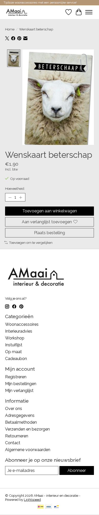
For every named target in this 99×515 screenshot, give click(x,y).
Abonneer (77, 470)
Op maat (13, 351)
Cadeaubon (16, 358)
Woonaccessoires (22, 324)
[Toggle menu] (89, 12)
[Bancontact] (56, 507)
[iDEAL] (40, 507)
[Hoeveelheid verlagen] (10, 197)
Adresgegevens (20, 415)
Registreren (15, 376)
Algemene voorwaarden (27, 449)
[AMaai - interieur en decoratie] (16, 12)
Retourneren (16, 436)
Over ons (13, 408)
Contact (12, 442)
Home (9, 29)
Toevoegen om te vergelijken (31, 243)
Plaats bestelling (49, 232)
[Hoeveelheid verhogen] (20, 197)
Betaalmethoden (21, 422)
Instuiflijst (13, 344)
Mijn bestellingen (20, 383)
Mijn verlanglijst (19, 390)
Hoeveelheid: (15, 188)
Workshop (14, 338)
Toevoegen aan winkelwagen (49, 211)
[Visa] (48, 507)
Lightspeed (32, 499)
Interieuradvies (18, 331)
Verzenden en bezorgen (27, 429)
